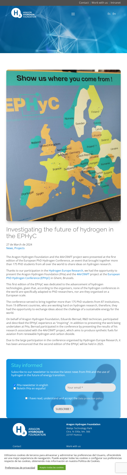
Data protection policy (90, 398)
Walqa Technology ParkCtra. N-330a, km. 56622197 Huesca (79, 431)
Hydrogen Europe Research (65, 270)
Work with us (100, 2)
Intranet (116, 2)
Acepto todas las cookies (52, 467)
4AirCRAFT (83, 274)
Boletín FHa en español (30, 388)
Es (109, 14)
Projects (19, 248)
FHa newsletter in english (32, 385)
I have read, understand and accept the (65, 398)
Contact (84, 2)
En (114, 14)
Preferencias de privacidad (20, 467)
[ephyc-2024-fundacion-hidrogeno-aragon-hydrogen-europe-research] (63, 220)
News (9, 248)
